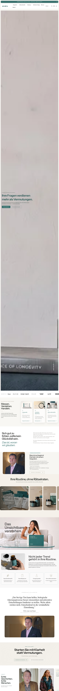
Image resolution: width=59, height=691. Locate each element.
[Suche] (52, 6)
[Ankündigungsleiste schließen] (57, 1)
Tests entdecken (6, 206)
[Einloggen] (54, 6)
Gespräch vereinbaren (37, 472)
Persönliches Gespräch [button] (16, 206)
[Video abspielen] (29, 680)
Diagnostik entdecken (12, 542)
